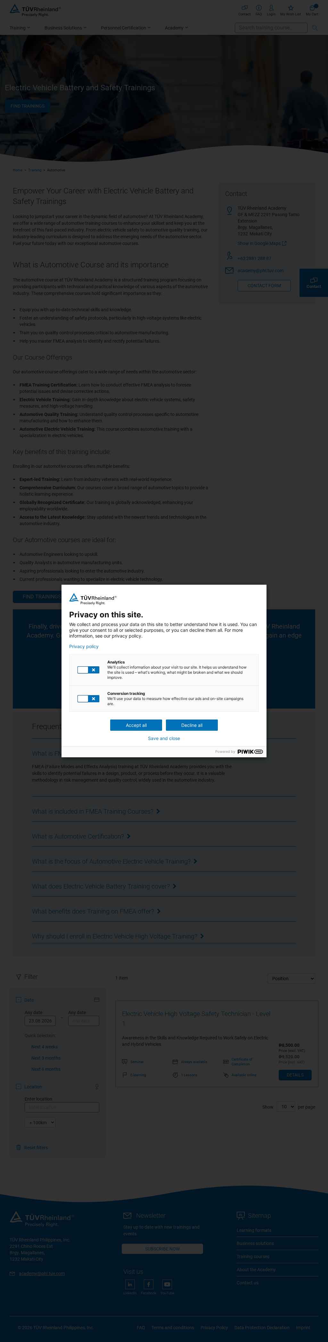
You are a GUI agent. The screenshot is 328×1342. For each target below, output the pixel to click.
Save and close (164, 738)
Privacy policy (84, 646)
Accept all (136, 725)
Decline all (191, 725)
